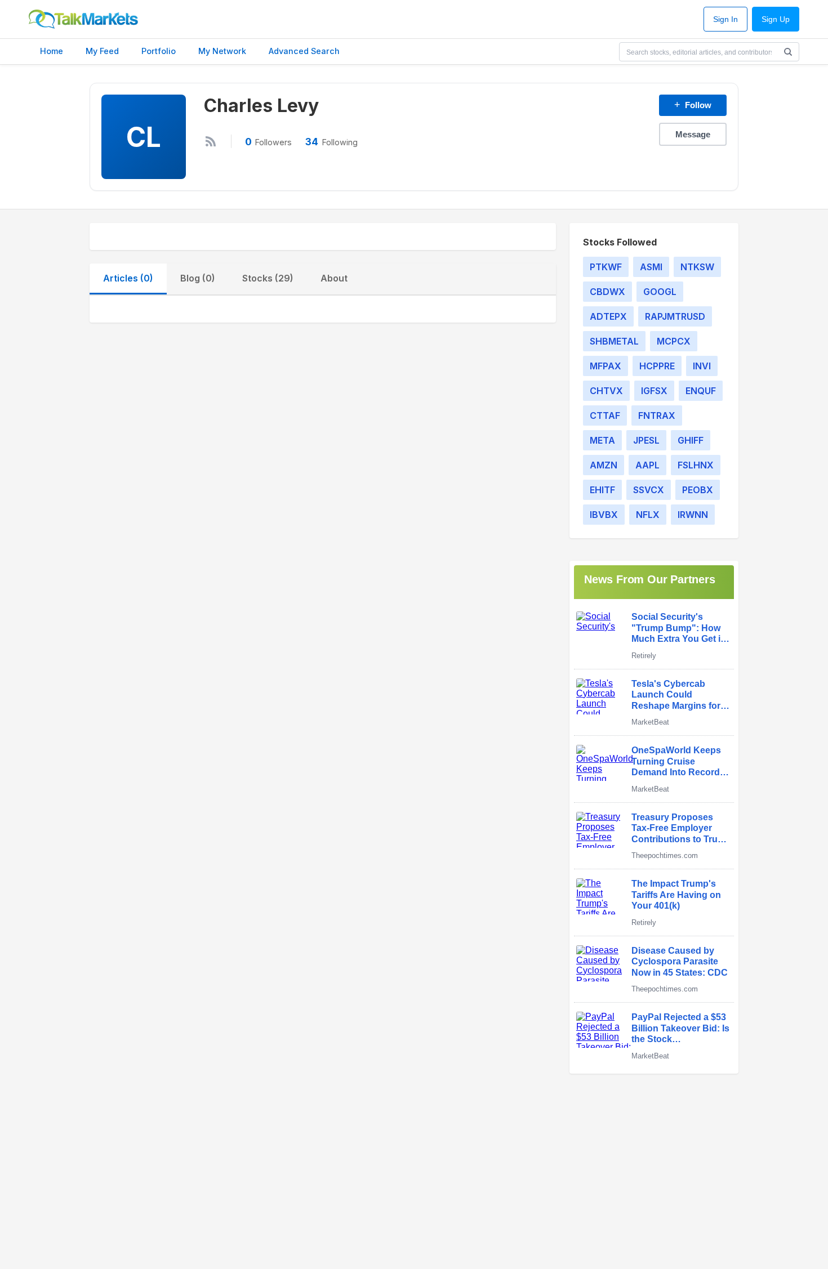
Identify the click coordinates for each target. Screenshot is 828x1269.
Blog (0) (197, 278)
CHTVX (606, 390)
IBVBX (604, 514)
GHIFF (691, 440)
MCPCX (674, 341)
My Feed (102, 51)
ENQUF (700, 390)
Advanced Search (304, 51)
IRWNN (693, 514)
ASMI (651, 266)
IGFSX (654, 390)
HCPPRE (657, 366)
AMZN (603, 465)
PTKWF (606, 266)
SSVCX (648, 489)
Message (692, 134)
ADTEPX (608, 316)
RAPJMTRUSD (675, 316)
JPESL (646, 440)
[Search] (788, 52)
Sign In (725, 19)
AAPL (647, 465)
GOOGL (659, 291)
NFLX (648, 514)
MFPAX (605, 366)
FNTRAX (656, 415)
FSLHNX (696, 465)
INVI (702, 366)
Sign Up (776, 19)
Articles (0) (128, 278)
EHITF (602, 489)
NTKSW (697, 266)
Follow (692, 104)
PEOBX (697, 489)
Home (51, 51)
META (602, 440)
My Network (222, 51)
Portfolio (158, 51)
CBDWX (607, 291)
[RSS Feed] (210, 141)
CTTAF (605, 415)
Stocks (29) (267, 278)
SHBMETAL (614, 341)
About (334, 278)
